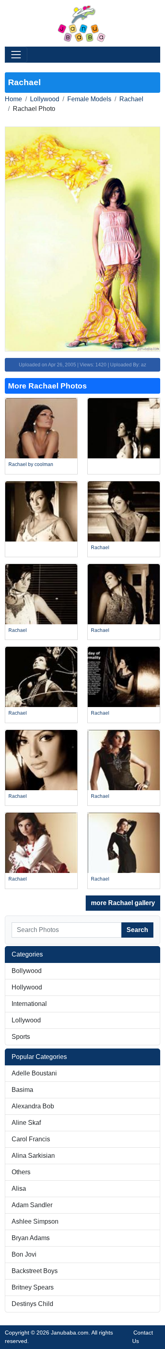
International (29, 1003)
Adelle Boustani (34, 1073)
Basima (22, 1089)
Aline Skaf (26, 1122)
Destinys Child (32, 1303)
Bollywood (27, 970)
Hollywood (27, 987)
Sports (21, 1036)
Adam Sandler (32, 1205)
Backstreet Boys (35, 1270)
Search (137, 929)
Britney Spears (33, 1287)
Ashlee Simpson (35, 1221)
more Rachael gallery (123, 902)
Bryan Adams (31, 1238)
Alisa (19, 1188)
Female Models (89, 99)
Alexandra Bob (33, 1106)
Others (21, 1172)
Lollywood (44, 99)
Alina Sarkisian (33, 1155)
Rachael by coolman (30, 464)
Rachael (131, 99)
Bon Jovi (24, 1254)
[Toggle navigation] (16, 55)
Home (13, 99)
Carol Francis (31, 1139)
